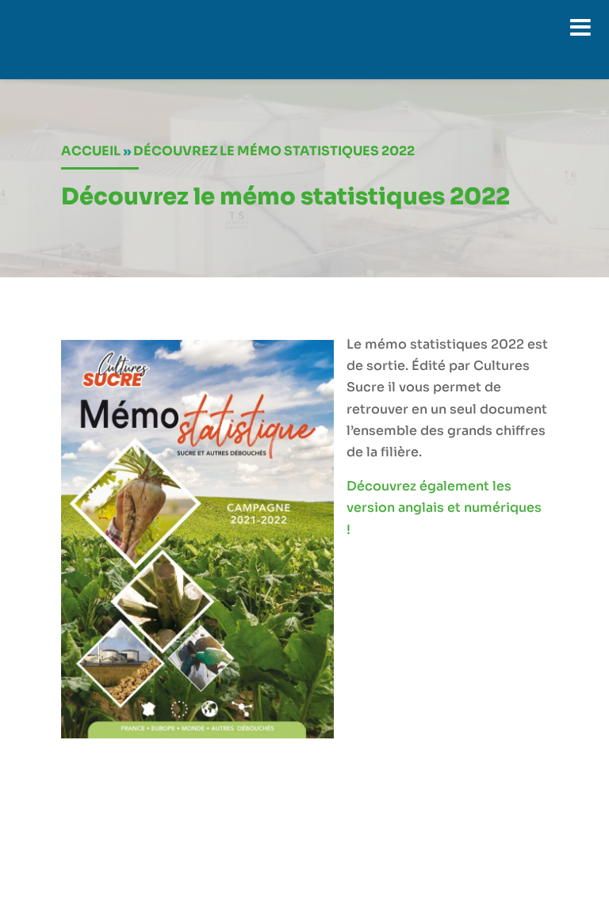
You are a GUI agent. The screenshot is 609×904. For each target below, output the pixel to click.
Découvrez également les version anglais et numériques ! (444, 507)
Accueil (91, 151)
